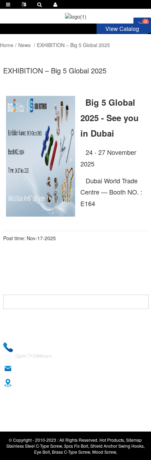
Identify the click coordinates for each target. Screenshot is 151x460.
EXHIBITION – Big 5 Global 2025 (73, 44)
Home (6, 44)
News (24, 44)
